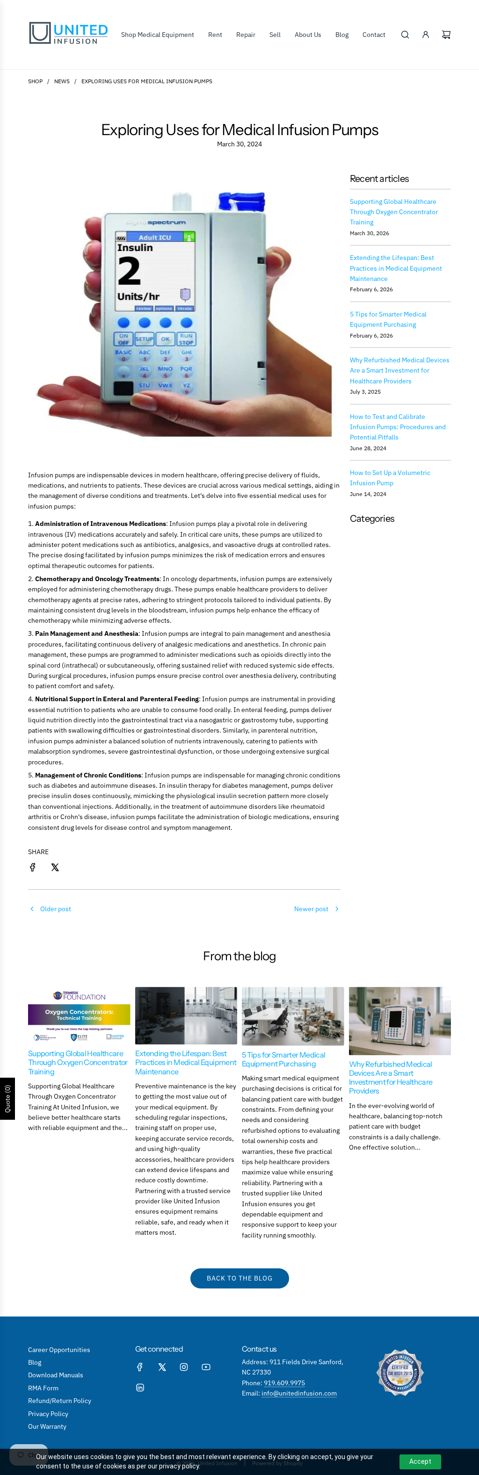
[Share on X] (54, 868)
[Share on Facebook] (32, 868)
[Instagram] (184, 1367)
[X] (162, 1367)
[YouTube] (206, 1367)
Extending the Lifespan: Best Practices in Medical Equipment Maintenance (396, 268)
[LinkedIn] (140, 1387)
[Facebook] (140, 1367)
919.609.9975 (284, 1383)
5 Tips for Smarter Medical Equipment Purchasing (283, 1059)
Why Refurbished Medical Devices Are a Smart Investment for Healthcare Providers (400, 370)
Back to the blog (240, 1278)
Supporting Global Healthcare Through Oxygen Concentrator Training (394, 212)
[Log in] (425, 34)
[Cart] (446, 34)
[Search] (405, 34)
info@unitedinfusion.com (299, 1393)
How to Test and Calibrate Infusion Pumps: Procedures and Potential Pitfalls (398, 427)
